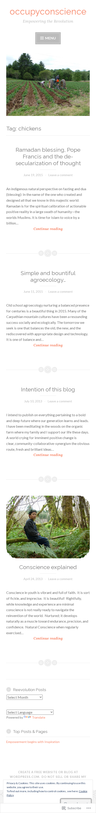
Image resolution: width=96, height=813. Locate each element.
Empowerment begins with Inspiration (33, 742)
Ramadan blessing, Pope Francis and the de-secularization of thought (48, 156)
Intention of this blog (48, 389)
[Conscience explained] (48, 527)
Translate (38, 717)
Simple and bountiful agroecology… (48, 276)
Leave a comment (60, 175)
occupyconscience (48, 11)
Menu (50, 38)
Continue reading (34, 229)
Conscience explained (48, 567)
